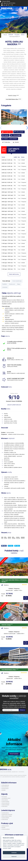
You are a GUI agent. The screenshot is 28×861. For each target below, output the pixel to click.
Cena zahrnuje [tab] (6, 281)
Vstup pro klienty (6, 1)
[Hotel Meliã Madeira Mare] (14, 656)
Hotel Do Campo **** (13, 95)
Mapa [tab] (18, 284)
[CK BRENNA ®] (6, 8)
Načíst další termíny (14, 274)
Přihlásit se (22, 710)
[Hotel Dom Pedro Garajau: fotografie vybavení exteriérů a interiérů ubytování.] (14, 117)
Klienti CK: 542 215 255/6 (9, 3)
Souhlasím (14, 852)
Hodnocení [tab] (12, 284)
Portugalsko (17, 34)
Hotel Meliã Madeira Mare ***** (13, 99)
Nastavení (14, 856)
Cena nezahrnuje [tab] (17, 281)
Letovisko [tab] (4, 287)
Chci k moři (14, 749)
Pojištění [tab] (4, 284)
